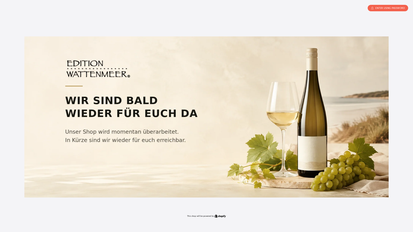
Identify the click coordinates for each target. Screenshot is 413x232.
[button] (206, 8)
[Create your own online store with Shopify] (220, 216)
